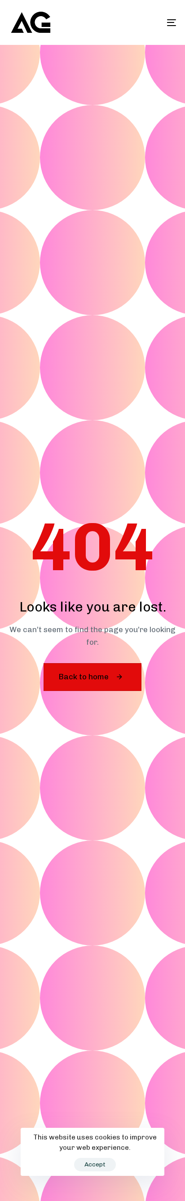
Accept (95, 1164)
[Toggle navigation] (148, 22)
